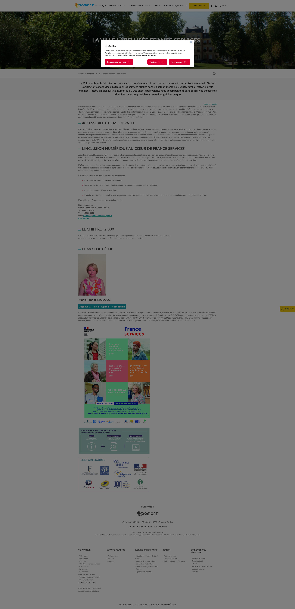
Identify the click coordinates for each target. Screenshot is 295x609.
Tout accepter (177, 62)
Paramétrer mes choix (116, 62)
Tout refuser (155, 62)
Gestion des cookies (148, 55)
